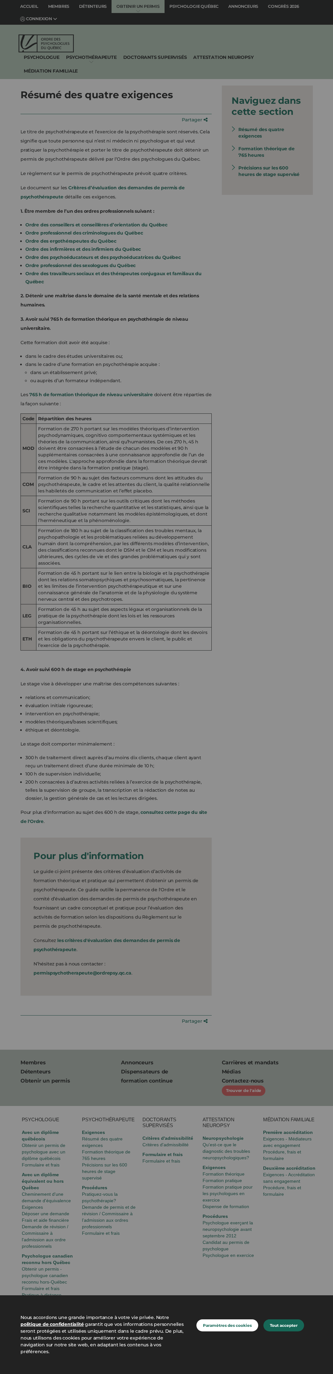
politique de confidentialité (52, 1324)
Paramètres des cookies (227, 1325)
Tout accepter (284, 1325)
